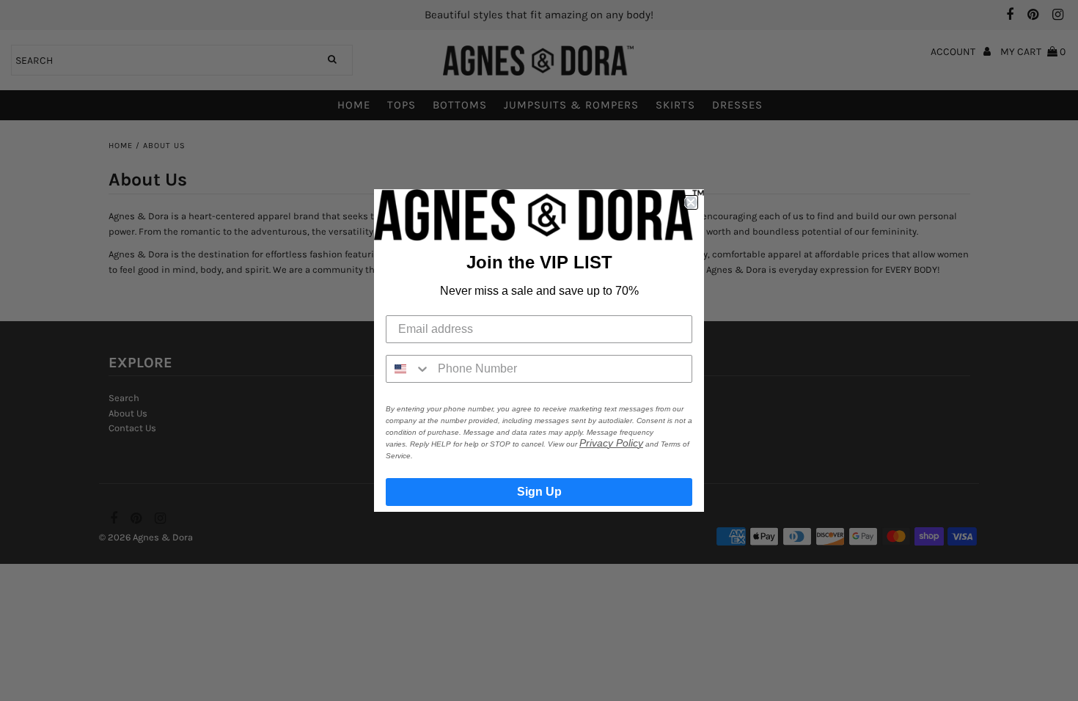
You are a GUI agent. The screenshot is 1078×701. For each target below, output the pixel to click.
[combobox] (408, 369)
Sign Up (539, 491)
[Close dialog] (690, 202)
